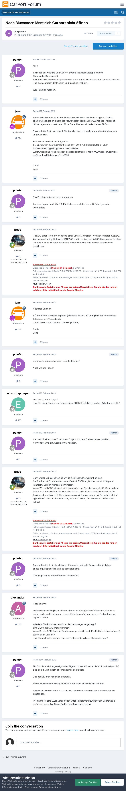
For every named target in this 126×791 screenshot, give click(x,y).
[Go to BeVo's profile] (18, 240)
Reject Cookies (112, 782)
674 (19, 138)
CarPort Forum (25, 4)
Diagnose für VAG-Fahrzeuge (48, 35)
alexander (18, 597)
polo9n (22, 31)
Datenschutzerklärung (59, 767)
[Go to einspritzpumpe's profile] (18, 404)
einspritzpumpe (17, 393)
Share (89, 33)
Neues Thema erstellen (76, 46)
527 (19, 624)
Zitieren (44, 99)
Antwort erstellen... (31, 742)
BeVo (17, 229)
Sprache (38, 767)
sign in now (72, 730)
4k (19, 256)
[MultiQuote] (35, 99)
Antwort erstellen (108, 46)
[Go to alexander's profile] (18, 608)
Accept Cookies (88, 782)
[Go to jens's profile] (18, 122)
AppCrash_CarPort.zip (61, 704)
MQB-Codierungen (42, 284)
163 (19, 420)
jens (18, 111)
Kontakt (76, 767)
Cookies (87, 767)
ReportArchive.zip (82, 704)
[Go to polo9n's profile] (8, 33)
